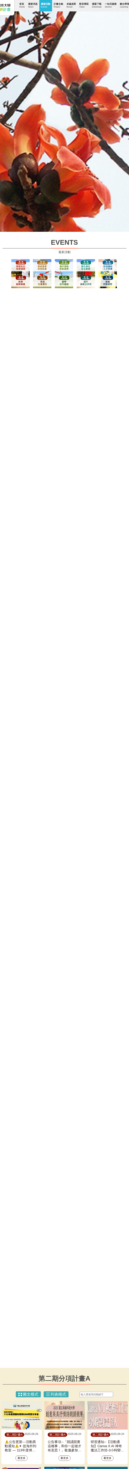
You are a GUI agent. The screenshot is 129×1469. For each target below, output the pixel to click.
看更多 (21, 1458)
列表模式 (58, 1394)
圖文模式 (30, 1394)
